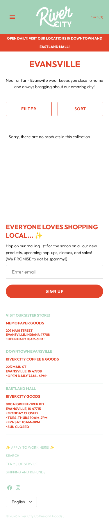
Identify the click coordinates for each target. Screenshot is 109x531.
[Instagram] (18, 488)
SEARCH (12, 455)
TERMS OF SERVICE (22, 464)
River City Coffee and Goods (40, 516)
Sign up (55, 291)
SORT (80, 108)
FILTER (28, 108)
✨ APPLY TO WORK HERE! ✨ (30, 447)
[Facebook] (9, 488)
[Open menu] (12, 17)
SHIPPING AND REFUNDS (26, 472)
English (18, 502)
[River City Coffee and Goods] (54, 17)
